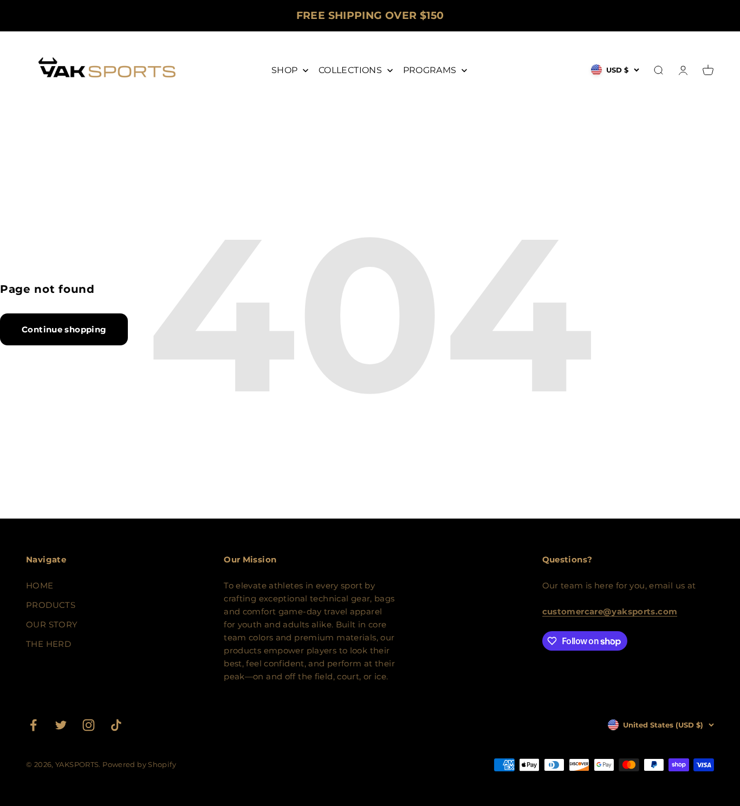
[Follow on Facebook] (33, 725)
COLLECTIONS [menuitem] (350, 70)
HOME (40, 585)
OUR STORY (51, 624)
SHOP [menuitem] (284, 70)
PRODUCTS (50, 605)
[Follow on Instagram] (88, 725)
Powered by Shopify (139, 764)
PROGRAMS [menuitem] (430, 70)
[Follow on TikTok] (116, 725)
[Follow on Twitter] (61, 725)
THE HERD (48, 644)
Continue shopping (64, 329)
